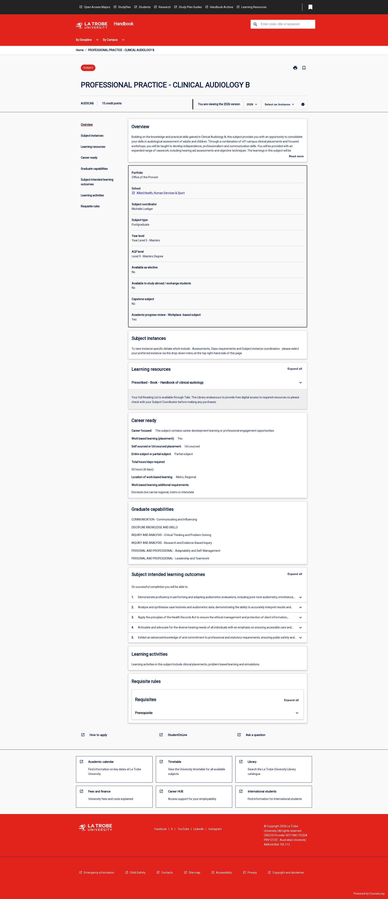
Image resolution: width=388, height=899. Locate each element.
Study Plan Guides (190, 7)
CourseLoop (377, 893)
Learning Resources (254, 7)
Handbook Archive (221, 7)
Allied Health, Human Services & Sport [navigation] (161, 193)
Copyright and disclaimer (288, 872)
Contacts (167, 872)
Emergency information (99, 872)
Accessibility (224, 872)
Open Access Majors (97, 7)
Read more (296, 157)
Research (165, 7)
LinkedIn (198, 829)
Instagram (215, 829)
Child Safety (138, 872)
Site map (194, 872)
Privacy (252, 872)
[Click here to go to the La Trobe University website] (91, 26)
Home (80, 50)
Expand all (295, 368)
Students (145, 7)
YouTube (183, 829)
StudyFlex (124, 7)
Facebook (160, 829)
